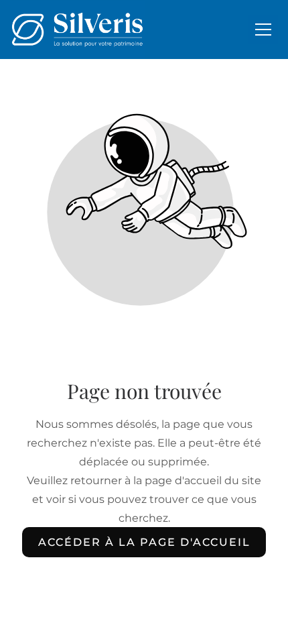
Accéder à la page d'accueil (144, 542)
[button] (263, 29)
